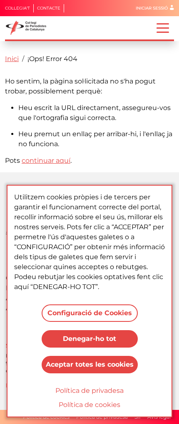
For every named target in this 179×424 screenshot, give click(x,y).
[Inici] (29, 27)
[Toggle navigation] (163, 27)
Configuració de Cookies (89, 313)
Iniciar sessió (152, 8)
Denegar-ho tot (89, 339)
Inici (12, 59)
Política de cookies (89, 405)
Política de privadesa (89, 391)
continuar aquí (46, 160)
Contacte (48, 8)
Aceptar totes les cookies (90, 364)
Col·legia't (17, 8)
